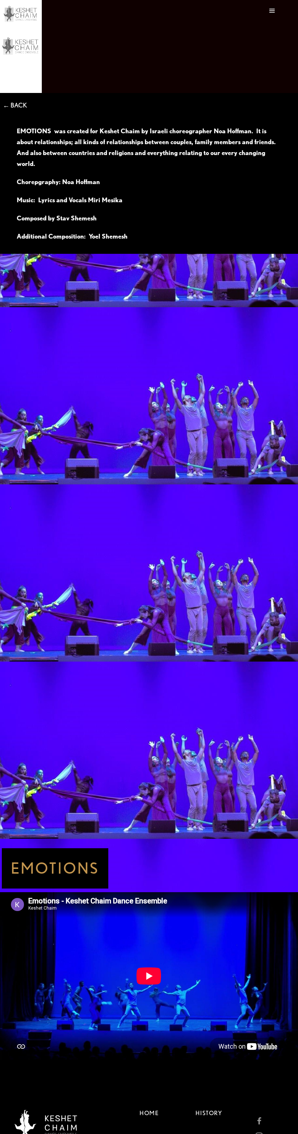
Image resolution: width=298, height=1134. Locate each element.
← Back (15, 105)
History (209, 1113)
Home (149, 1113)
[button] (272, 46)
